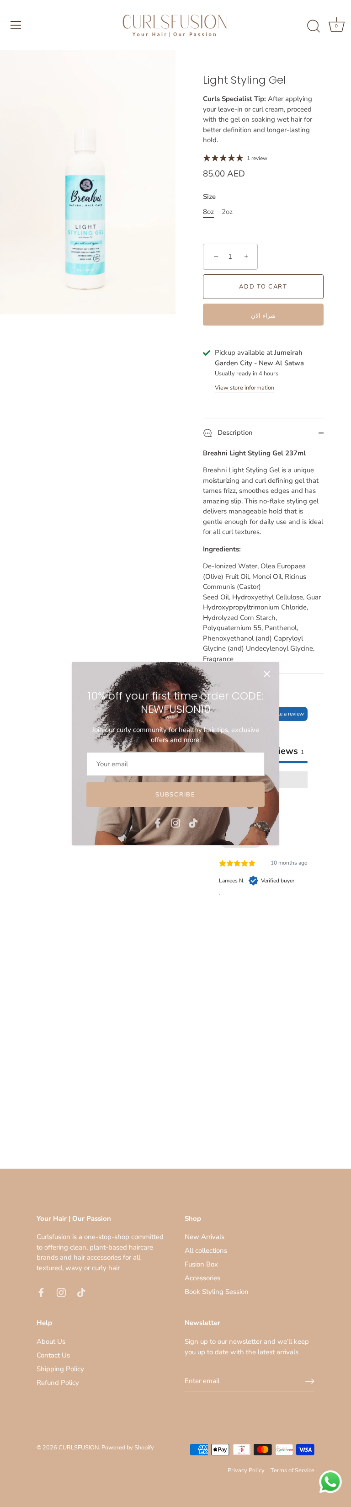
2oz (227, 212)
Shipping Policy (60, 1368)
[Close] (267, 674)
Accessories (202, 1278)
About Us (51, 1341)
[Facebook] (157, 822)
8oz (208, 212)
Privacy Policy (246, 1470)
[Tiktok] (193, 822)
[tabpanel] (263, 860)
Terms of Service (292, 1470)
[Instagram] (175, 822)
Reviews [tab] (283, 751)
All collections (206, 1250)
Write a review (286, 713)
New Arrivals (204, 1236)
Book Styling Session (217, 1291)
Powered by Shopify (127, 1447)
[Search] (313, 26)
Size (209, 196)
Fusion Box (201, 1264)
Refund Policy (58, 1382)
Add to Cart (263, 287)
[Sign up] (309, 1381)
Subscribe (175, 795)
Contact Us (53, 1355)
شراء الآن (263, 316)
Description (234, 432)
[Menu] (16, 25)
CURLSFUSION (78, 1447)
